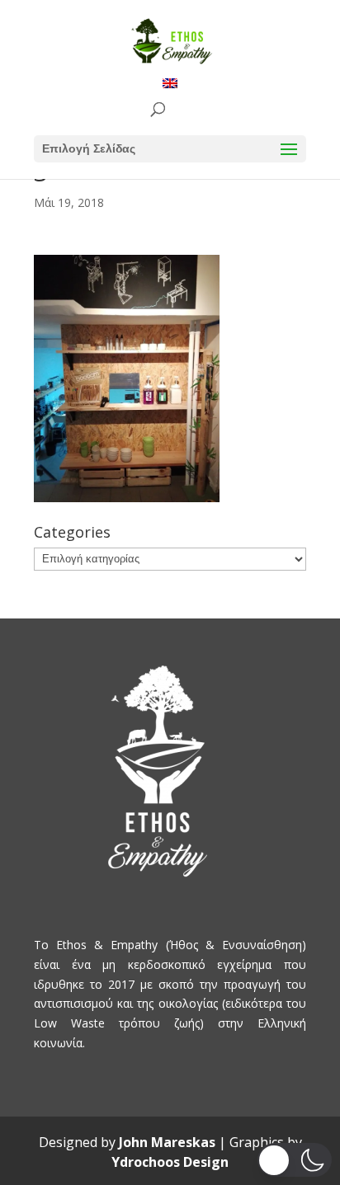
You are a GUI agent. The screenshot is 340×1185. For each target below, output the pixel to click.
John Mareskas (167, 1142)
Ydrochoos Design (170, 1162)
